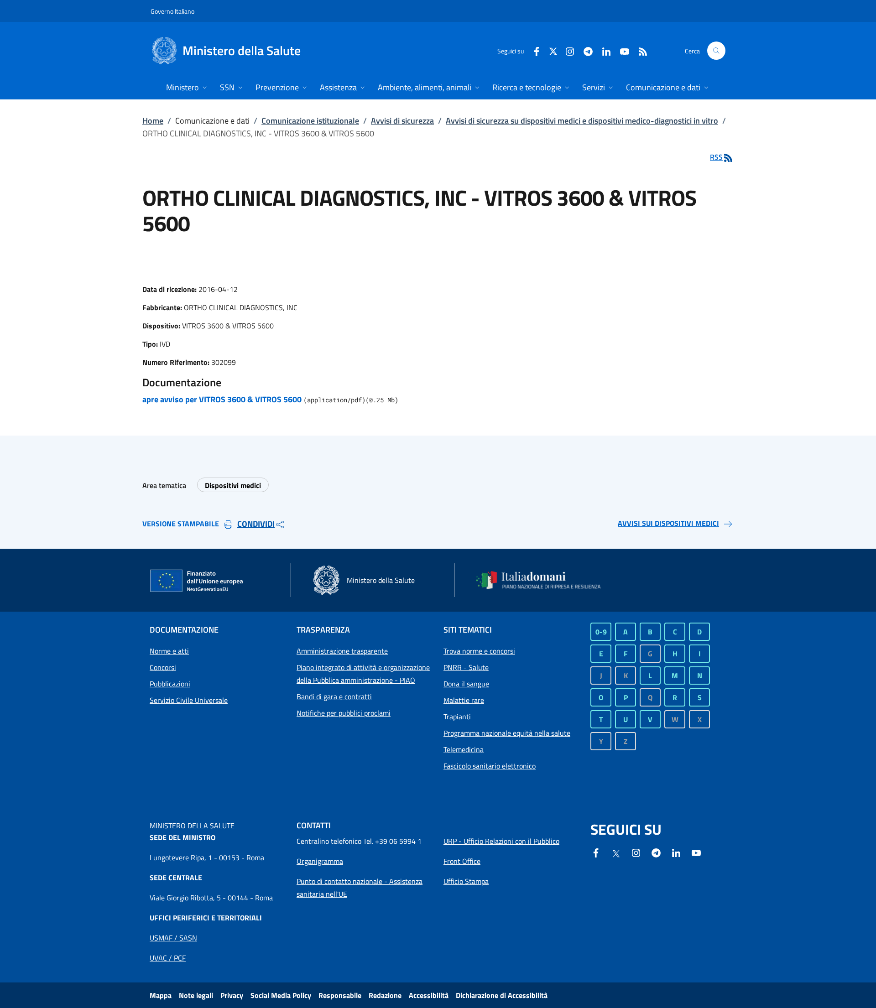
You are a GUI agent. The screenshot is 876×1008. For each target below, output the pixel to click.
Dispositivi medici (233, 485)
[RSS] (639, 50)
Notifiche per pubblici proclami (344, 712)
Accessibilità (428, 995)
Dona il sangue (466, 683)
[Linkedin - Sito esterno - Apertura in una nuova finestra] (603, 50)
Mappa (161, 995)
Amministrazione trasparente (342, 650)
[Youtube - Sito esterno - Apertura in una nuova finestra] (621, 50)
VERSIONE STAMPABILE (180, 523)
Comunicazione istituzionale (310, 120)
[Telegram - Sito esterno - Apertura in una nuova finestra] (656, 852)
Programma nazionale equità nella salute (506, 732)
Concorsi (163, 667)
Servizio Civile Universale (189, 700)
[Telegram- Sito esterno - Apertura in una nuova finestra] (584, 50)
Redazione (385, 995)
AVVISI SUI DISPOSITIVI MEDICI (668, 523)
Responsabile (339, 995)
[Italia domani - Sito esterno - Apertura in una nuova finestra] (544, 580)
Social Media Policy (280, 995)
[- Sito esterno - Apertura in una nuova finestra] (696, 852)
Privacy (231, 995)
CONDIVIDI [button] (256, 524)
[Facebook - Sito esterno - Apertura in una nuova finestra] (533, 50)
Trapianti (457, 716)
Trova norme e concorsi (479, 650)
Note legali (196, 995)
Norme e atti (169, 650)
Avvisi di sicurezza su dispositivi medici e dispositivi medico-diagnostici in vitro (582, 120)
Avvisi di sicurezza (402, 120)
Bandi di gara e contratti (334, 696)
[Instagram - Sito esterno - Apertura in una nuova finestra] (566, 50)
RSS (716, 156)
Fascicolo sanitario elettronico (489, 765)
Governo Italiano (172, 11)
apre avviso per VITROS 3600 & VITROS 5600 (222, 399)
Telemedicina (463, 749)
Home (152, 120)
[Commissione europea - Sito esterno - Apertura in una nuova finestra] (197, 581)
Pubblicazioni (170, 683)
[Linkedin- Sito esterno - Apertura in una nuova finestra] (676, 852)
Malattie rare (463, 700)
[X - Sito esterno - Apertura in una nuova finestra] (553, 50)
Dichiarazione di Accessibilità (502, 995)
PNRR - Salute (466, 667)
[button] (716, 51)
